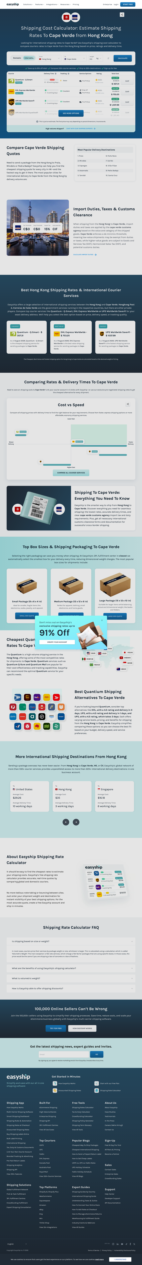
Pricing (76, 4)
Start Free (128, 4)
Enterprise (107, 4)
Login (116, 4)
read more (99, 1259)
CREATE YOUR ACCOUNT (57, 642)
